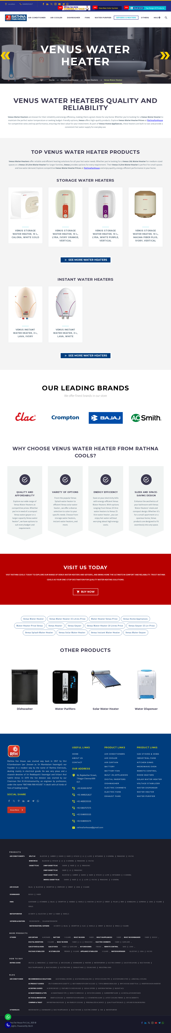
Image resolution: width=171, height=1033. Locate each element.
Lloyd (89, 856)
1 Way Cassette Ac (50, 865)
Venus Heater (55, 625)
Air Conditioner (37, 17)
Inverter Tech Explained (75, 998)
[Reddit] (28, 801)
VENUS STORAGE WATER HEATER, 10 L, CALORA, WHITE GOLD (25, 234)
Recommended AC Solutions (39, 979)
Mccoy (99, 902)
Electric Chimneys (115, 788)
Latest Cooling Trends (114, 998)
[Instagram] (55, 4)
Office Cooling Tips (102, 979)
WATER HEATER (33, 1010)
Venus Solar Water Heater (72, 632)
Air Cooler (56, 17)
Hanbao (72, 902)
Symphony (61, 887)
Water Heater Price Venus (29, 625)
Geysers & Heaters (126, 17)
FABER (58, 914)
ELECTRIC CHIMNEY (90, 1010)
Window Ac (33, 861)
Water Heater (145, 792)
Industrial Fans (146, 758)
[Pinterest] (19, 801)
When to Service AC (77, 993)
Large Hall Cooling (139, 979)
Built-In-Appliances (116, 775)
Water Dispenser (147, 788)
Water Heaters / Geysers (39, 926)
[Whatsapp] (8, 1017)
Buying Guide (15, 963)
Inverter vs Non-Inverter (151, 984)
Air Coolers (65, 963)
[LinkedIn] (47, 4)
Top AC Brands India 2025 (107, 984)
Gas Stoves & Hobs (148, 754)
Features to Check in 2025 (71, 988)
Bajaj (30, 887)
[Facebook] (43, 4)
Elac (84, 926)
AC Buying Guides (35, 988)
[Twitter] (51, 4)
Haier (69, 856)
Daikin (61, 856)
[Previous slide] (5, 419)
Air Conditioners (114, 754)
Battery (109, 766)
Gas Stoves (53, 947)
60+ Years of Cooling (75, 1002)
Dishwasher (73, 17)
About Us (77, 758)
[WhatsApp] (67, 4)
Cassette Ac (34, 865)
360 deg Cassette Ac (51, 880)
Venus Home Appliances (135, 618)
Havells (81, 902)
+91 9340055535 (84, 814)
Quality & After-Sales (115, 1002)
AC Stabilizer (54, 951)
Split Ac (32, 856)
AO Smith (31, 914)
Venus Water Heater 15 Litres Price (67, 618)
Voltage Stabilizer (148, 783)
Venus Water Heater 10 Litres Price (105, 625)
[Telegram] (63, 4)
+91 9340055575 (84, 821)
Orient (70, 887)
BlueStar (43, 856)
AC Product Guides (36, 984)
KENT (51, 914)
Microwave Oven (146, 766)
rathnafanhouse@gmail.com (90, 827)
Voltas (131, 856)
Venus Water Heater (33, 618)
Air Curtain (111, 762)
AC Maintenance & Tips (37, 993)
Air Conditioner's (17, 856)
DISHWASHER (46, 1010)
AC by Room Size (53, 988)
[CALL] (8, 1025)
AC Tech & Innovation (37, 998)
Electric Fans (112, 792)
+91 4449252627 (84, 794)
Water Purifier (103, 17)
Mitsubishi (99, 856)
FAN (101, 1010)
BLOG (12, 975)
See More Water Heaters (85, 260)
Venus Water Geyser (136, 632)
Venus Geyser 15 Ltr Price (142, 625)
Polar (115, 902)
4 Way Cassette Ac (50, 875)
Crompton (50, 887)
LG (80, 942)
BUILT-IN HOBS (76, 1010)
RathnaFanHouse (155, 120)
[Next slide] (165, 419)
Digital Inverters (115, 779)
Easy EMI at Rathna (105, 988)
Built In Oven (62, 942)
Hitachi (76, 856)
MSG (156, 17)
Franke (98, 947)
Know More (14, 810)
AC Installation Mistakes (131, 993)
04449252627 (27, 4)
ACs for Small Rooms (64, 979)
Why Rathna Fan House (55, 1002)
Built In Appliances (104, 937)
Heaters (88, 963)
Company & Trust (35, 1002)
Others (145, 17)
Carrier (53, 856)
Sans (124, 947)
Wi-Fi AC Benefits (132, 998)
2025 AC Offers (89, 988)
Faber (38, 894)
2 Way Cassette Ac (50, 870)
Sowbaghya (131, 902)
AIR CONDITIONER (16, 979)
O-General (110, 856)
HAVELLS (66, 914)
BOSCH (154, 937)
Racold (109, 926)
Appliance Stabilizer (89, 951)
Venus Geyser (74, 625)
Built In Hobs (79, 937)
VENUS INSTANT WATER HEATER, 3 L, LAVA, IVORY (25, 333)
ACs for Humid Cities (120, 979)
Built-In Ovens (51, 967)
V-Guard (86, 887)
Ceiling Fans (91, 967)
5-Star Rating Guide (95, 998)
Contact (77, 762)
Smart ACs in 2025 (56, 998)
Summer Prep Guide (111, 993)
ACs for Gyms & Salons (83, 979)
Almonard (32, 902)
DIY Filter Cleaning (94, 993)
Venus (30, 906)
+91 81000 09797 (84, 788)
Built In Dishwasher (132, 937)
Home (75, 754)
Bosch (30, 894)
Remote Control (147, 771)
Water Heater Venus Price (104, 618)
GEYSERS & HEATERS (17, 921)
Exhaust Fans (112, 796)
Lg (83, 856)
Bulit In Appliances (35, 967)
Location (11, 4)
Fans (87, 17)
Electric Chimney (114, 963)
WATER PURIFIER (111, 1010)
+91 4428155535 (84, 801)
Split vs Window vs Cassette (58, 984)
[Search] (165, 17)
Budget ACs (119, 988)
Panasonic (121, 856)
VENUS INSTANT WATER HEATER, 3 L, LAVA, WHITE (65, 333)
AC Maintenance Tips (59, 993)
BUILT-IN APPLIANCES (61, 1010)
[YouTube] (59, 4)
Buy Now (86, 591)
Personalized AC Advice (95, 1002)
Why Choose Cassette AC (129, 984)
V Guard (159, 902)
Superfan (142, 902)
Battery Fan (112, 771)
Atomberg (43, 902)
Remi (122, 902)
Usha (78, 887)
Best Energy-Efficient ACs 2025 (84, 984)
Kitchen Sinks (145, 762)
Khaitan (90, 902)
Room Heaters (145, 775)
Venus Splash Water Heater (39, 632)
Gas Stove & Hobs (130, 963)
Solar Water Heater (149, 779)
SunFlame (126, 942)
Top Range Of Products (155, 8)
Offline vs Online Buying (135, 1002)
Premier (67, 951)
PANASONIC (89, 942)
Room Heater (34, 921)
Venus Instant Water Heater (105, 632)
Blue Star (42, 914)
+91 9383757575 (84, 807)
